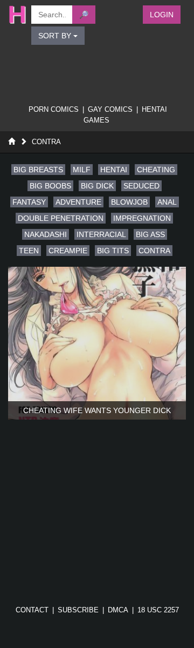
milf (82, 169)
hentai (113, 169)
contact (32, 610)
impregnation (142, 218)
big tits (113, 250)
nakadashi (45, 234)
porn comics (54, 109)
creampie (67, 250)
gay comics (110, 109)
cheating (156, 169)
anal (167, 202)
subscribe (78, 610)
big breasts (38, 169)
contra (154, 250)
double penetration (60, 218)
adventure (78, 202)
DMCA (118, 610)
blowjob (129, 202)
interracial (101, 234)
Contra (46, 142)
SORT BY (55, 35)
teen (29, 250)
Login (162, 14)
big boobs (50, 185)
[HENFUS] (14, 14)
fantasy (29, 202)
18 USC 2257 (158, 610)
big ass (150, 234)
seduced (141, 185)
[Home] (11, 141)
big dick (97, 185)
